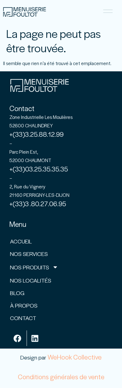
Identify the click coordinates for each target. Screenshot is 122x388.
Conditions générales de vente (61, 376)
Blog (17, 292)
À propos (24, 305)
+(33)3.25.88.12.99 (36, 134)
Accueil (21, 241)
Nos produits (29, 267)
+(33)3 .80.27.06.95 (37, 203)
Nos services (29, 253)
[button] (108, 12)
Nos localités (30, 280)
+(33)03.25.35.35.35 (38, 169)
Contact (23, 318)
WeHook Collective (75, 357)
